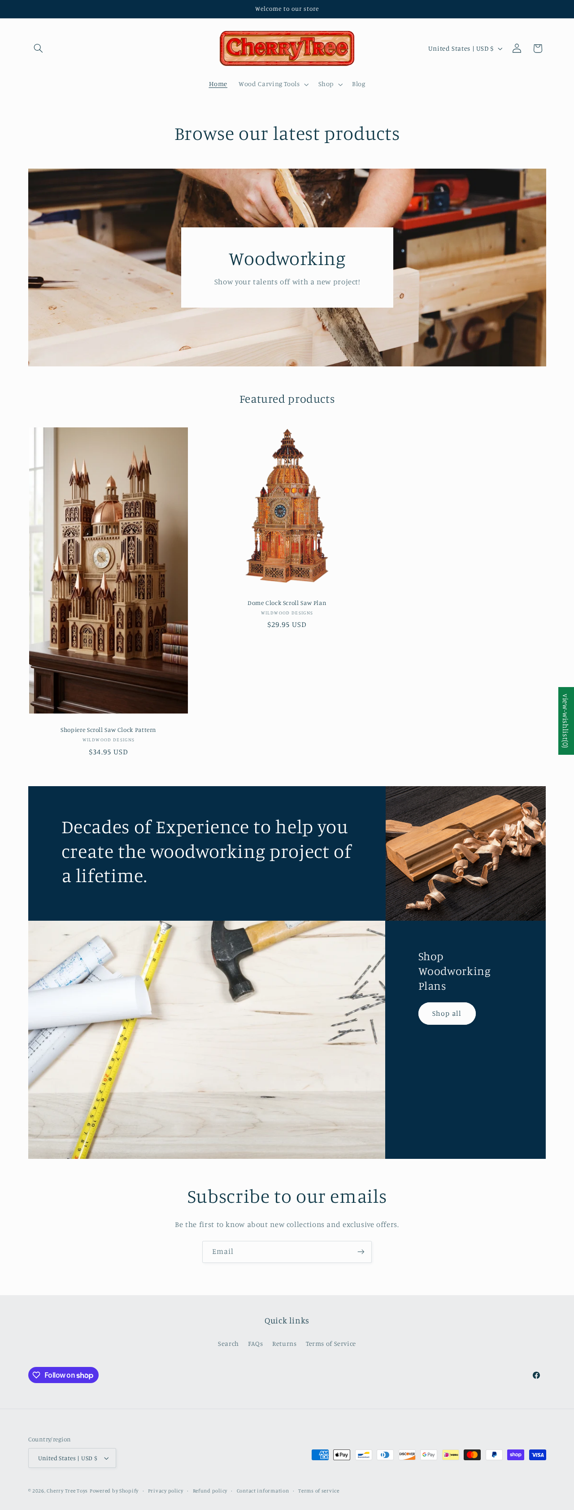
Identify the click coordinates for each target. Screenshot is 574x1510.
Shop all (447, 1013)
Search (228, 1343)
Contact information (263, 1491)
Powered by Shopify (114, 1491)
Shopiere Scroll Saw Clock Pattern (109, 729)
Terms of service (318, 1491)
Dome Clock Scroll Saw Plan (287, 602)
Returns (284, 1343)
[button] (38, 48)
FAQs (255, 1343)
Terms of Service (331, 1343)
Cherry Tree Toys (67, 1491)
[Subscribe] (361, 1252)
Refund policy (210, 1491)
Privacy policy (165, 1491)
